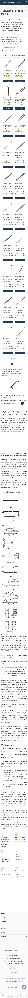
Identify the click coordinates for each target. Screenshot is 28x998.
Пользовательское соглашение (14, 983)
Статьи (3, 917)
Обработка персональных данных (14, 981)
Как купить (4, 944)
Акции (3, 932)
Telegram (10, 968)
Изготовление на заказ (7, 940)
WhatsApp (12, 972)
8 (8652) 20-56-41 (14, 955)
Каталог (3, 936)
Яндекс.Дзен (16, 972)
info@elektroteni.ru (15, 958)
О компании (4, 913)
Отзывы (3, 925)
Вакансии (4, 928)
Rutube (21, 968)
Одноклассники (17, 968)
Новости (3, 921)
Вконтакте (6, 968)
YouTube (14, 968)
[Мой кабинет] (22, 2)
